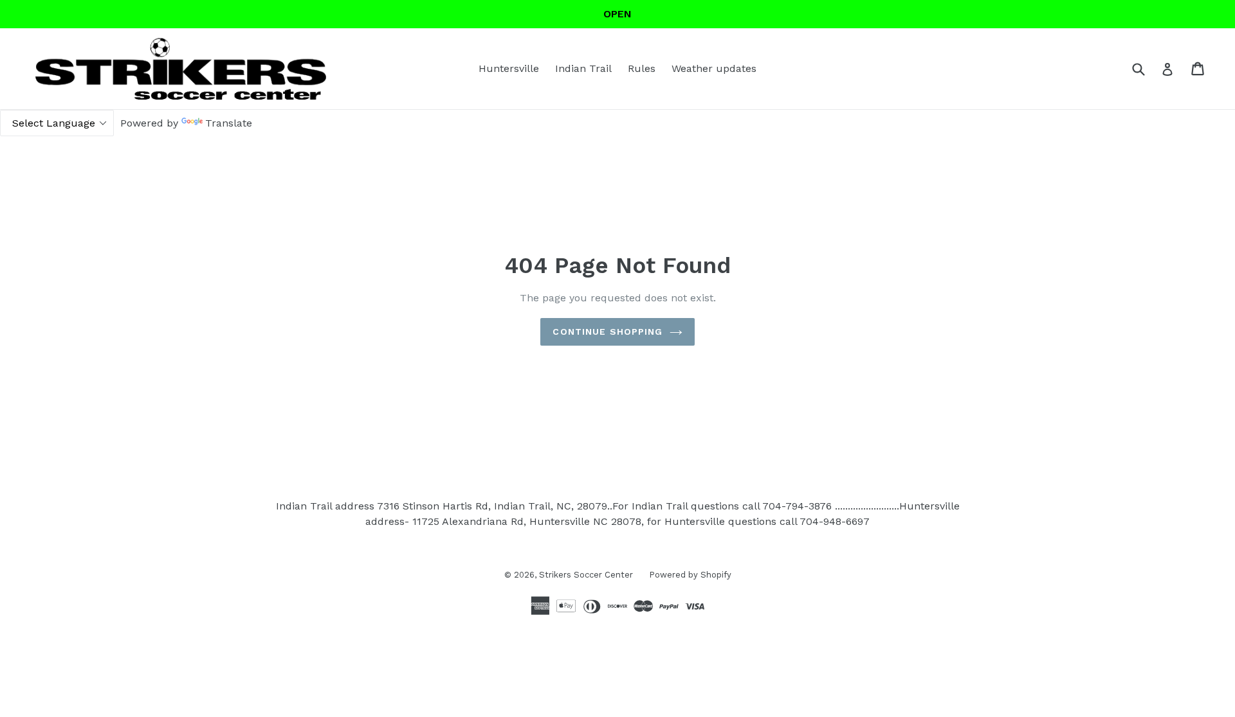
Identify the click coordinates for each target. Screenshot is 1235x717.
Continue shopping (608, 331)
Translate (228, 123)
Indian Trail (583, 68)
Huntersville (509, 68)
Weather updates (714, 68)
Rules (641, 68)
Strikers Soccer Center (586, 575)
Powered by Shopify (690, 575)
